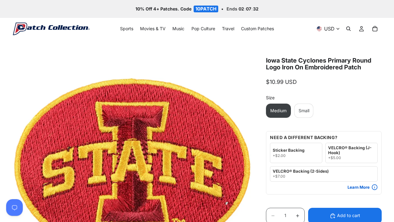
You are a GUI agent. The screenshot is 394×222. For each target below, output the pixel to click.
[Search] (348, 29)
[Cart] (375, 29)
